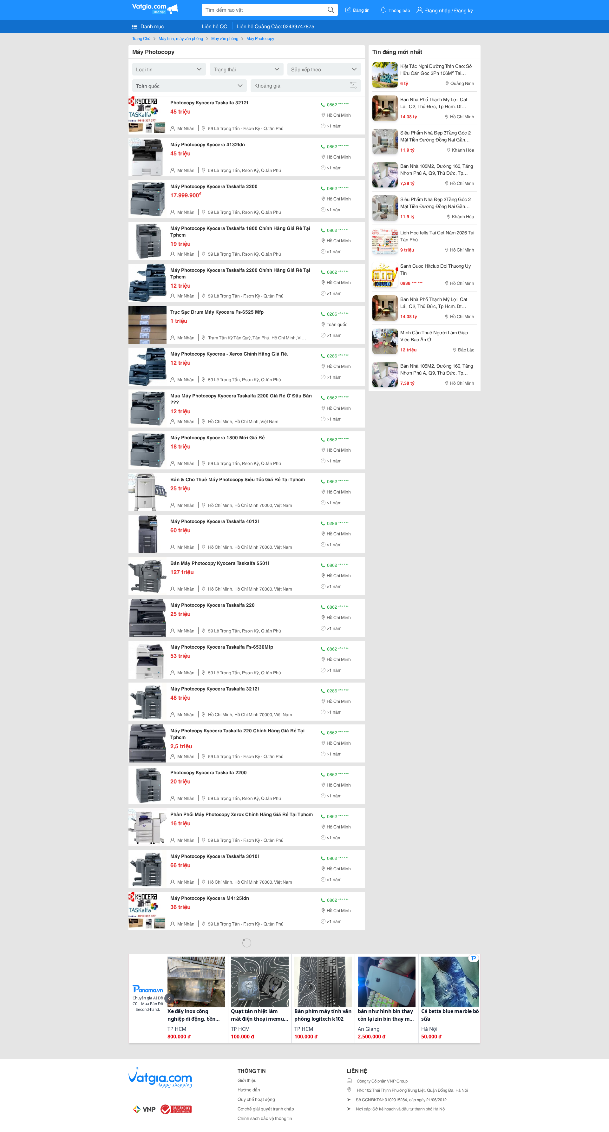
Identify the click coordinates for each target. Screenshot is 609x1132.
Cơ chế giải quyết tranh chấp (266, 1108)
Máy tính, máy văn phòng (181, 38)
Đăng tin (361, 10)
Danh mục (151, 25)
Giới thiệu (247, 1080)
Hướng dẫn (249, 1089)
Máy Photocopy (260, 38)
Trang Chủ (141, 38)
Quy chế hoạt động (256, 1099)
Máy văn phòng (224, 38)
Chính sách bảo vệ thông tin (265, 1118)
